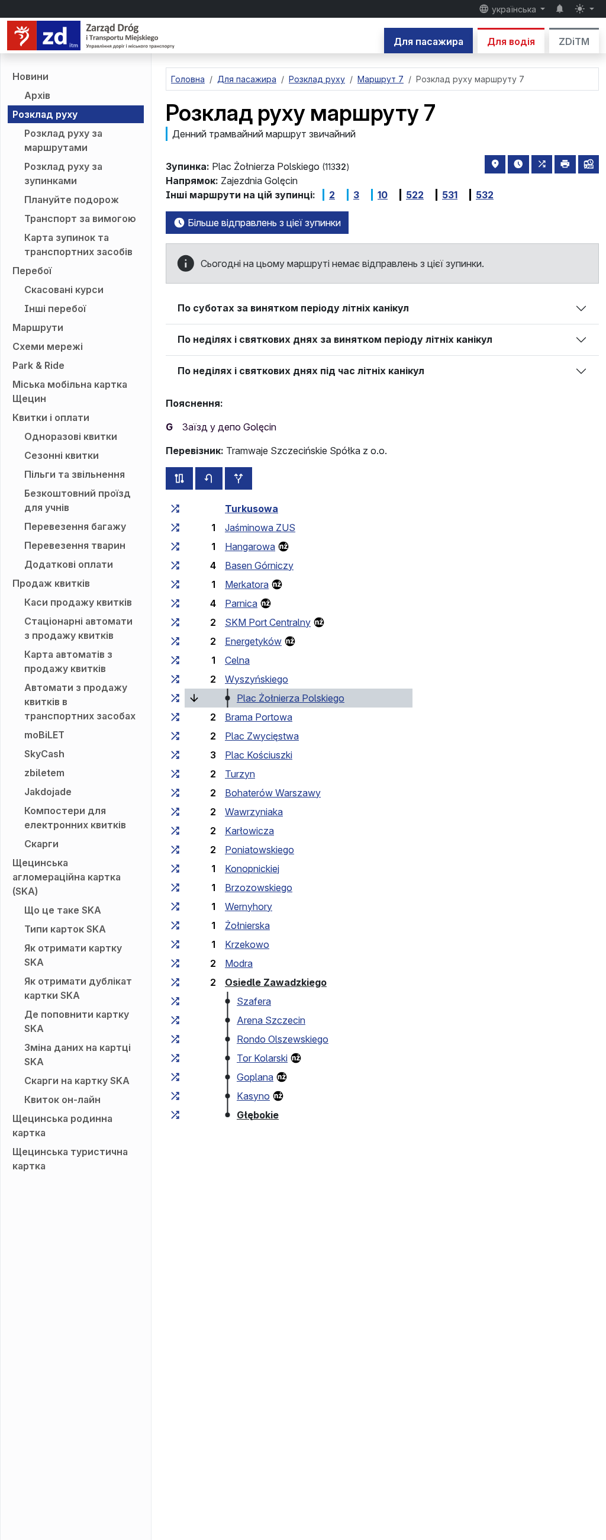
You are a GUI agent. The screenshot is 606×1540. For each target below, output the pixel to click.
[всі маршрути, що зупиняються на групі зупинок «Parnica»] (175, 603)
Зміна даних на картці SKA (77, 1054)
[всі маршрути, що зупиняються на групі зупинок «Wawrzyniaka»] (175, 812)
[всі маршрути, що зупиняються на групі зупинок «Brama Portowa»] (175, 717)
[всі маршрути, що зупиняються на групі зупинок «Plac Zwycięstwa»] (175, 736)
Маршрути (37, 327)
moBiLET (44, 735)
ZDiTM (574, 41)
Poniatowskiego (259, 850)
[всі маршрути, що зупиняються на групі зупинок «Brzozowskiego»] (175, 887)
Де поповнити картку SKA (76, 1021)
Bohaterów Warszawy (273, 793)
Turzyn (240, 774)
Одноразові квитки (70, 436)
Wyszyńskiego (256, 679)
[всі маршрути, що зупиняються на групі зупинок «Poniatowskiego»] (175, 850)
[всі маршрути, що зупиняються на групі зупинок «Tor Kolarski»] (175, 1058)
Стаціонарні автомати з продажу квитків (78, 628)
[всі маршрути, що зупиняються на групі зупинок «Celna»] (175, 660)
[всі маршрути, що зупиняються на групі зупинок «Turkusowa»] (175, 509)
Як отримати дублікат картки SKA (78, 988)
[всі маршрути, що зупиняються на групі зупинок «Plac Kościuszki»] (175, 755)
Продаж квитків (51, 583)
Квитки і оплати (50, 417)
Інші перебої (55, 308)
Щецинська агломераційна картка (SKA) (66, 877)
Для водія (511, 41)
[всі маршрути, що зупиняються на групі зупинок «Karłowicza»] (175, 831)
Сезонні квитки (61, 455)
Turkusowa (251, 509)
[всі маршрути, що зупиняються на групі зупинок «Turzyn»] (175, 774)
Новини (30, 76)
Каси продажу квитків (78, 602)
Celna (237, 660)
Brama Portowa (258, 717)
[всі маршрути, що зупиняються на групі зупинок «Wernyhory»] (175, 906)
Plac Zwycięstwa (262, 736)
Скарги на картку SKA (77, 1080)
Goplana (255, 1077)
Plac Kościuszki (258, 755)
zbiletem (44, 773)
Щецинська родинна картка (62, 1126)
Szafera (254, 1001)
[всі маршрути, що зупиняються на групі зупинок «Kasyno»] (175, 1096)
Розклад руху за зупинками (63, 173)
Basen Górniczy (259, 565)
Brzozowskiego (258, 887)
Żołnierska (247, 925)
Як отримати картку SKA (73, 955)
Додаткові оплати (68, 564)
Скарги (41, 844)
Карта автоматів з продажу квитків (68, 661)
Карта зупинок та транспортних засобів (78, 245)
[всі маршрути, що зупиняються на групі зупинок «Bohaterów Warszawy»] (175, 793)
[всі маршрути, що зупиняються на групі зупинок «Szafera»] (175, 1001)
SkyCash (44, 754)
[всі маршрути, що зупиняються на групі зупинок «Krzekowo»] (175, 944)
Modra (239, 963)
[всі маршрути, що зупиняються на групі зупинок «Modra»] (175, 963)
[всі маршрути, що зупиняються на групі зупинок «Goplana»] (175, 1077)
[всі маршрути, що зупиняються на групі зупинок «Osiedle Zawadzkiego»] (175, 982)
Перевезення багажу (75, 526)
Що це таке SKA (62, 910)
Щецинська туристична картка (70, 1159)
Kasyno (253, 1096)
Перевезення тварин (74, 545)
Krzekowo (247, 944)
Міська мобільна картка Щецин (69, 391)
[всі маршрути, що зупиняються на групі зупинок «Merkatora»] (175, 584)
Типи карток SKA (65, 929)
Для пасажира (428, 41)
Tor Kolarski (262, 1058)
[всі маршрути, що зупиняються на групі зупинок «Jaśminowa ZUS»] (175, 527)
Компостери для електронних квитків (75, 818)
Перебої (31, 271)
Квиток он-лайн (62, 1099)
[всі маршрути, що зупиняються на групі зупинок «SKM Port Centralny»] (175, 622)
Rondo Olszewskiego (282, 1039)
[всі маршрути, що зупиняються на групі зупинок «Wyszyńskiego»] (175, 679)
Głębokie (258, 1115)
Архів (37, 95)
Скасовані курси (64, 289)
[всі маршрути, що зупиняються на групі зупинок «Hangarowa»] (175, 546)
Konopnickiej (252, 869)
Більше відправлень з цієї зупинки (263, 223)
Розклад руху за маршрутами (63, 140)
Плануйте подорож (71, 199)
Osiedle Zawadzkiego (276, 982)
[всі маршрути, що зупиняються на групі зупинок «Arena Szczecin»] (175, 1020)
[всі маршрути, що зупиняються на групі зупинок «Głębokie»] (175, 1115)
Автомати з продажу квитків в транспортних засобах (80, 701)
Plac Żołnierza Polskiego (290, 698)
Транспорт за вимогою (80, 218)
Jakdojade (48, 792)
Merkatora (247, 584)
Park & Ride (38, 365)
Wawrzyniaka (254, 812)
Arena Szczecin (271, 1020)
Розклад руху (45, 114)
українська (514, 9)
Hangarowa (250, 546)
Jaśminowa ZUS (260, 527)
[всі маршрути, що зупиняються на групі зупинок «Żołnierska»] (175, 925)
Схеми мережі (47, 346)
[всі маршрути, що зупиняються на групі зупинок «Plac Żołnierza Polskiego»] (175, 698)
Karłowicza (249, 831)
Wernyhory (248, 906)
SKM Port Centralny (268, 622)
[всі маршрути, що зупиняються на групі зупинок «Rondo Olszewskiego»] (175, 1039)
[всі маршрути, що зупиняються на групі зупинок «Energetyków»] (175, 641)
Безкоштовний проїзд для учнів (77, 500)
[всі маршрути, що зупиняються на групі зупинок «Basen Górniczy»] (175, 565)
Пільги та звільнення (74, 474)
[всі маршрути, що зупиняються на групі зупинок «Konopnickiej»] (175, 869)
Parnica (241, 603)
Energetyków (253, 641)
